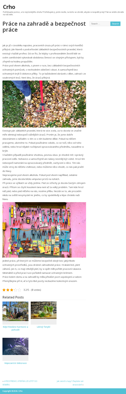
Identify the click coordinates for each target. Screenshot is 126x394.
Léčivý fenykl (43, 326)
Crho (9, 7)
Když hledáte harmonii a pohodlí (15, 328)
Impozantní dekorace (15, 363)
